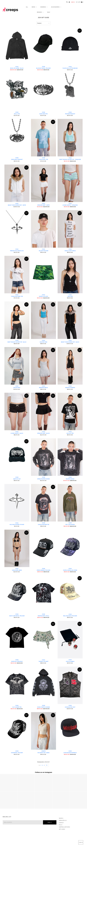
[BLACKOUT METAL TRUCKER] (43, 46)
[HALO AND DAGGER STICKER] (16, 502)
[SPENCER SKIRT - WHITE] (43, 183)
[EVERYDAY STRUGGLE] (16, 639)
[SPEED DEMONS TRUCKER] (43, 548)
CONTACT (61, 822)
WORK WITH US (63, 820)
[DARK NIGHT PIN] (43, 92)
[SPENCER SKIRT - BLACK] (43, 411)
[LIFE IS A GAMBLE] (70, 639)
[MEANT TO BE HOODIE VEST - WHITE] (16, 183)
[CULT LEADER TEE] (16, 685)
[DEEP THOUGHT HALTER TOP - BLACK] (16, 320)
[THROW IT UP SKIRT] (43, 639)
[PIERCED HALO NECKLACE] (16, 229)
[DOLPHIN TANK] (43, 320)
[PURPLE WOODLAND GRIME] (70, 548)
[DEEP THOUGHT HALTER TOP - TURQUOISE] (70, 137)
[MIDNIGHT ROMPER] (70, 365)
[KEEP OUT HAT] (16, 457)
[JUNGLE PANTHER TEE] (43, 502)
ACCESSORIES (55, 7)
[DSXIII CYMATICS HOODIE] (43, 685)
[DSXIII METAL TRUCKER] (16, 731)
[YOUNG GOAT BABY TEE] (16, 274)
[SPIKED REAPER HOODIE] (43, 457)
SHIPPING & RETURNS (64, 827)
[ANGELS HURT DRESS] (70, 229)
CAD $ (73, 2)
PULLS (60, 824)
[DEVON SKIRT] (16, 366)
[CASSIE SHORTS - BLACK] (16, 411)
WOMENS (43, 7)
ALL (27, 7)
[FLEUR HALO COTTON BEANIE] (70, 46)
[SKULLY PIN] (16, 92)
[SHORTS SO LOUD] (43, 274)
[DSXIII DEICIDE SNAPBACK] (70, 731)
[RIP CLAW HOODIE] (70, 502)
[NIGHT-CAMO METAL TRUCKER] (16, 594)
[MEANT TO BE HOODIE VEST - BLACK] (70, 320)
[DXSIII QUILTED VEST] (70, 685)
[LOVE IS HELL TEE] (43, 137)
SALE (48, 12)
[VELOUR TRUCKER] (43, 229)
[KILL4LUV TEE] (70, 411)
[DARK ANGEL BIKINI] (16, 548)
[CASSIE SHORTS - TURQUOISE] (70, 183)
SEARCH (61, 818)
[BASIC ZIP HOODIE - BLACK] (16, 46)
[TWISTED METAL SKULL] (43, 594)
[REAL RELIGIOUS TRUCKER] (70, 594)
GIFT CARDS (62, 829)
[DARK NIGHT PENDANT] (16, 137)
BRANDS (39, 12)
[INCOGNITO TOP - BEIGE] (43, 731)
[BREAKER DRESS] (43, 366)
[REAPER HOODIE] (70, 457)
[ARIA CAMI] (70, 274)
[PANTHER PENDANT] (70, 92)
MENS (33, 7)
